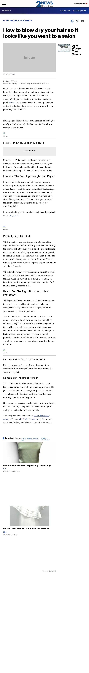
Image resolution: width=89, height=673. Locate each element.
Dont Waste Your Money (17, 21)
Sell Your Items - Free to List (30, 439)
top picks (14, 215)
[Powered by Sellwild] (52, 571)
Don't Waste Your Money (30, 419)
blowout (12, 102)
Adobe (12, 74)
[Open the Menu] (4, 3)
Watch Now (80, 4)
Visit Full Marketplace (45, 439)
